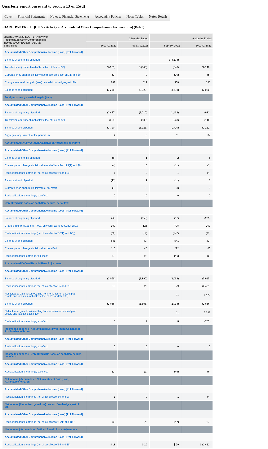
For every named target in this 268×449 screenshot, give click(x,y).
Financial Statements (31, 16)
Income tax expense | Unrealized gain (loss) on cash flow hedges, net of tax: (43, 355)
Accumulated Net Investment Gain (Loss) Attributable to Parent (42, 142)
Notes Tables (135, 16)
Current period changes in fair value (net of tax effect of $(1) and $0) (43, 75)
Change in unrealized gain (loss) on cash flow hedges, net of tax (41, 82)
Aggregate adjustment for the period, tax (27, 135)
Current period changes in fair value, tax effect (31, 188)
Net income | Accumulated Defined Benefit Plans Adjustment (41, 429)
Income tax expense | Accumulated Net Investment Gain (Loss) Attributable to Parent (42, 330)
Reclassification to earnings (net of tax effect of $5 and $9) (37, 286)
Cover (8, 16)
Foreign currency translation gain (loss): (29, 97)
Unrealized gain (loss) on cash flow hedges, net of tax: (37, 203)
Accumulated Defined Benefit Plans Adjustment (33, 263)
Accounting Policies (108, 16)
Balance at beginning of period (22, 59)
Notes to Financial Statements (69, 16)
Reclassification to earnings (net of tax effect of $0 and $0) (37, 173)
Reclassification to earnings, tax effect (26, 195)
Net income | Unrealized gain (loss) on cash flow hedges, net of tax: (42, 405)
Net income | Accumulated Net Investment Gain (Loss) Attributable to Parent (37, 380)
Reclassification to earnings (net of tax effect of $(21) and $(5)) (40, 233)
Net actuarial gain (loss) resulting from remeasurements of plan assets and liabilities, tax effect (40, 312)
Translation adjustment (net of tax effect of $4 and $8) (35, 67)
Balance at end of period (19, 90)
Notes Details (158, 16)
